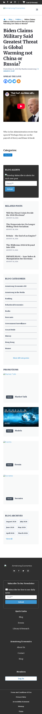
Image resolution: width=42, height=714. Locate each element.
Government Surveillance (15, 324)
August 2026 (11, 522)
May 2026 (22, 527)
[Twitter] (10, 81)
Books (7, 311)
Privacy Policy (21, 697)
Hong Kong (10, 342)
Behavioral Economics (14, 305)
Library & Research (21, 628)
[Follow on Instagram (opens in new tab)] (15, 2)
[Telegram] (14, 81)
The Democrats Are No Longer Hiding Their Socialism (20, 225)
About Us (21, 647)
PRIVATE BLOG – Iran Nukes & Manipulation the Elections (21, 257)
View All (9, 539)
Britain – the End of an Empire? (21, 236)
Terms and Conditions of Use (21, 692)
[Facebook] (6, 81)
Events (21, 623)
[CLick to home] (5, 19)
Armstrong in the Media (15, 292)
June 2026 (10, 527)
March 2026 (23, 533)
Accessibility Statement (21, 702)
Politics (18, 19)
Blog (10, 19)
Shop (21, 659)
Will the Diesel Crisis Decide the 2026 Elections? (19, 214)
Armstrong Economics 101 (15, 286)
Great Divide (10, 330)
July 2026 (23, 522)
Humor (8, 348)
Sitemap (21, 706)
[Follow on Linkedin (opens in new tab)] (4, 2)
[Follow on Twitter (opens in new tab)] (11, 2)
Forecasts (9, 317)
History (8, 336)
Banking (8, 299)
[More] (19, 81)
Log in (21, 678)
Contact (21, 653)
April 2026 (10, 533)
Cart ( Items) (32, 3)
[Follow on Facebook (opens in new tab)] (7, 2)
